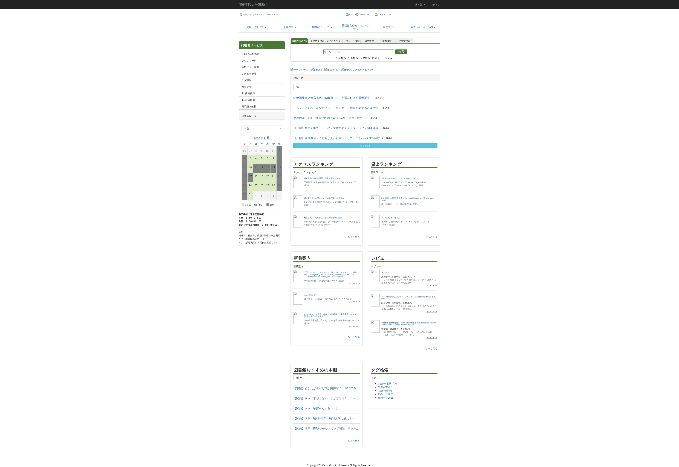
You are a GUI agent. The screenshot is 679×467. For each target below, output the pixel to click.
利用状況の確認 (250, 54)
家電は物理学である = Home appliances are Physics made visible (407, 199)
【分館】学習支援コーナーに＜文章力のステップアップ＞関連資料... (336, 128)
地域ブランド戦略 (393, 217)
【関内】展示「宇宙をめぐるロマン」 (317, 408)
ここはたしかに (311, 294)
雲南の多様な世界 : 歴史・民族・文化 (323, 178)
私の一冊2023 (385, 394)
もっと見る (365, 145)
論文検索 (369, 40)
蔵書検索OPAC (299, 40)
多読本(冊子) (385, 390)
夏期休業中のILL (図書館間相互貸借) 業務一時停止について (330, 118)
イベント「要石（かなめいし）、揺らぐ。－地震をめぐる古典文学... (336, 108)
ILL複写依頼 (248, 93)
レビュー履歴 (249, 73)
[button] (256, 27)
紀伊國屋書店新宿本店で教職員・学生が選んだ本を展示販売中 (333, 98)
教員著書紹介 (385, 387)
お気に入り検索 (250, 67)
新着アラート (249, 86)
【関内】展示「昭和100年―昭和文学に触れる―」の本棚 (329, 418)
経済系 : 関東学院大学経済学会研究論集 (324, 217)
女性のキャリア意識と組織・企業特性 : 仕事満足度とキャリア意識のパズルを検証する (331, 315)
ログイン (435, 4)
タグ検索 (365, 57)
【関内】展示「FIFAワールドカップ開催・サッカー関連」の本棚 (334, 428)
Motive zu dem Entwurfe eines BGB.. (400, 178)
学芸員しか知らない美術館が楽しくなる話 (325, 198)
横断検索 (386, 40)
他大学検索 (404, 40)
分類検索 (353, 57)
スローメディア (388, 272)
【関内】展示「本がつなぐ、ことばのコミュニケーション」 (331, 398)
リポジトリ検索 (351, 40)
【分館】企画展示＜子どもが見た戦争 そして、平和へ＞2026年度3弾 (338, 138)
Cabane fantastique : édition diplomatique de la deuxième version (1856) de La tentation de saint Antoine (408, 323)
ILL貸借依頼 (248, 99)
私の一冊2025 (385, 397)
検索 (401, 51)
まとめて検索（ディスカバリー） (325, 41)
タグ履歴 (246, 80)
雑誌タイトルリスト (383, 57)
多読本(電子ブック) (388, 383)
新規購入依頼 (249, 106)
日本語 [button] (419, 4)
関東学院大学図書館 (253, 4)
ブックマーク (249, 60)
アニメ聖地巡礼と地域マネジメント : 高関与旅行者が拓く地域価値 (408, 297)
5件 (298, 87)
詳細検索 (341, 57)
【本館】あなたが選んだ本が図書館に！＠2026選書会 (327, 388)
